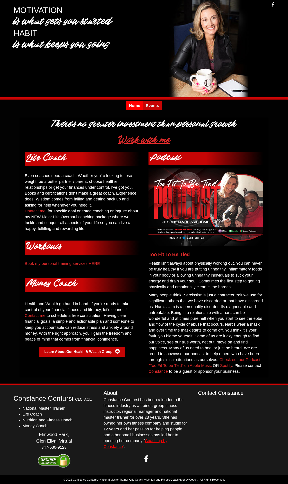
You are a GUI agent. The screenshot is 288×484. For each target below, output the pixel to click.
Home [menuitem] (134, 105)
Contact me (35, 211)
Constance (158, 371)
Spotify (226, 365)
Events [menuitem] (152, 105)
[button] (146, 459)
